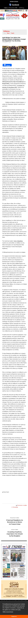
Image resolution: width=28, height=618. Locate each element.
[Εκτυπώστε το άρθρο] (16, 505)
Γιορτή (12, 33)
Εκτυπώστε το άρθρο (22, 505)
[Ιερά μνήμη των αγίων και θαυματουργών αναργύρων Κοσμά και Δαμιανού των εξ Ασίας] (14, 53)
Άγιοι (8, 33)
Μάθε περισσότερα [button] (8, 611)
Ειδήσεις (7, 31)
